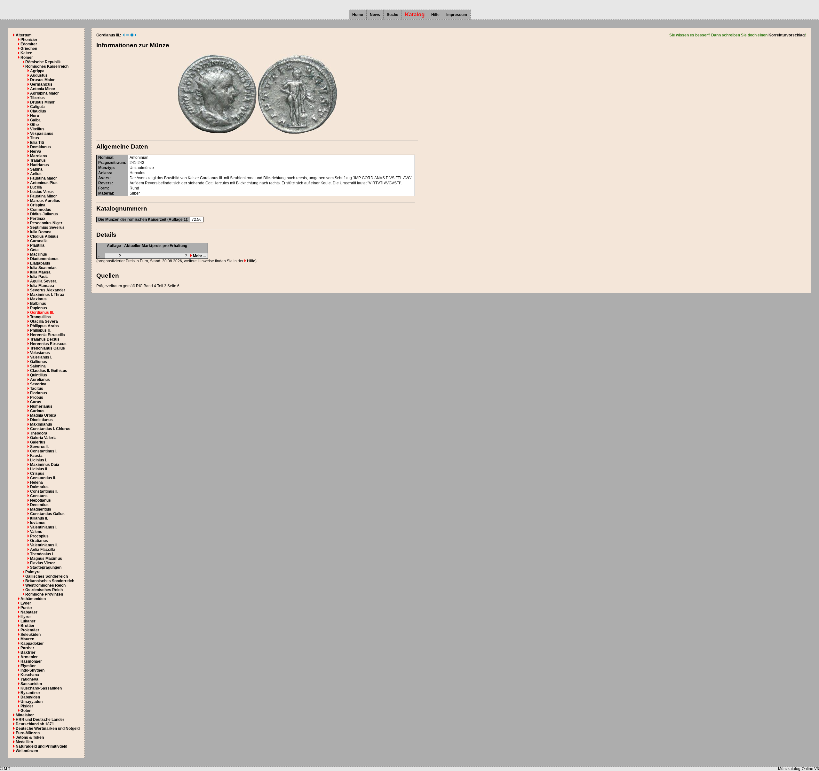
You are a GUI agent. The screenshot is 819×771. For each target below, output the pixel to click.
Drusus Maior (42, 80)
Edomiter (28, 44)
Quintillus (38, 375)
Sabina (36, 169)
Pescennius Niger (46, 223)
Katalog (415, 15)
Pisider (26, 706)
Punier (26, 607)
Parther (27, 648)
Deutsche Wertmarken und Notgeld (48, 728)
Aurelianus (40, 379)
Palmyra (33, 572)
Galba (35, 120)
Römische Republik (43, 62)
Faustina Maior (43, 178)
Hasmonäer (31, 661)
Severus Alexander (47, 290)
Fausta (36, 455)
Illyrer (25, 616)
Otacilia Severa (44, 321)
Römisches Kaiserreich (46, 66)
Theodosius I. (42, 554)
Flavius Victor (42, 563)
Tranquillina (40, 317)
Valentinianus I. (43, 527)
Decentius (39, 505)
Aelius (36, 174)
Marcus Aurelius (45, 200)
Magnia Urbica (43, 415)
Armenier (29, 657)
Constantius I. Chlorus (50, 429)
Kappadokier (32, 643)
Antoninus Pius (44, 183)
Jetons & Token (30, 737)
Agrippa (37, 71)
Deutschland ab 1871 (35, 724)
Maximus (38, 299)
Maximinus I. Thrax (47, 294)
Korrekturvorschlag (786, 35)
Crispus (37, 473)
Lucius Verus (42, 191)
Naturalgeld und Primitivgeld (41, 746)
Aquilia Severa (43, 281)
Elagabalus (40, 263)
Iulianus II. (39, 518)
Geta (34, 250)
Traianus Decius (45, 339)
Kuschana (29, 675)
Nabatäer (28, 612)
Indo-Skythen (32, 670)
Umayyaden (31, 701)
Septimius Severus (47, 227)
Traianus (38, 160)
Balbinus (38, 303)
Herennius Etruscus (48, 344)
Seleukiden (30, 634)
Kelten (26, 53)
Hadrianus (39, 165)
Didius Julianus (44, 214)
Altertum (24, 35)
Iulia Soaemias (43, 268)
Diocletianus (41, 420)
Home (357, 14)
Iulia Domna (41, 232)
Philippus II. (40, 330)
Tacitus (36, 388)
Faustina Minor (43, 196)
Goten (25, 710)
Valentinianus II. (44, 545)
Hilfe (435, 14)
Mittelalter (25, 715)
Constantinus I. (43, 451)
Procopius (39, 536)
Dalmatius (39, 487)
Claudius (38, 111)
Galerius (37, 442)
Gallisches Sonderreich (46, 576)
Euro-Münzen (28, 733)
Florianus (38, 393)
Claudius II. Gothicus (48, 370)
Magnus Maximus (46, 558)
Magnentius (40, 509)
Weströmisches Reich (45, 585)
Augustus (39, 75)
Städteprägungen (45, 567)
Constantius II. (43, 478)
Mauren (27, 639)
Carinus (37, 411)
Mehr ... (199, 256)
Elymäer (28, 666)
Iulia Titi (37, 142)
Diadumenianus (44, 259)
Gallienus (38, 361)
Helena (36, 482)
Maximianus (41, 424)
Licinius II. (39, 469)
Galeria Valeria (43, 438)
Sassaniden (31, 684)
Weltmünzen (27, 751)
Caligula (37, 106)
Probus (36, 397)
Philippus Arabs (44, 326)
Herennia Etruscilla (47, 335)
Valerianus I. (41, 357)
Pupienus (38, 308)
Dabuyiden (30, 697)
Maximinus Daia (44, 464)
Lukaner (28, 621)
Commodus (40, 209)
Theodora (38, 433)
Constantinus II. (44, 491)
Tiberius (37, 98)
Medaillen (24, 742)
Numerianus (41, 406)
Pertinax (37, 218)
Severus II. (39, 446)
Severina (38, 384)
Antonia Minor (42, 89)
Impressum (456, 14)
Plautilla (37, 245)
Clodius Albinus (44, 236)
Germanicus (41, 84)
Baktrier (28, 652)
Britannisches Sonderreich (49, 581)
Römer (26, 57)
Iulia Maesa (40, 272)
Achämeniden (33, 599)
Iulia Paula (39, 276)
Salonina (38, 366)
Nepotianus (40, 500)
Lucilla (36, 187)
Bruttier (27, 625)
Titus (34, 138)
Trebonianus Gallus (47, 348)
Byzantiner (30, 692)
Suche (392, 14)
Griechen (28, 48)
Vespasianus (41, 133)
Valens (36, 531)
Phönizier (28, 39)
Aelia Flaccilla (42, 549)
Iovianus (37, 522)
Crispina (37, 205)
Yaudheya (29, 679)
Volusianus (40, 353)
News (375, 14)
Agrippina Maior (44, 93)
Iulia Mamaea (42, 285)
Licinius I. (38, 460)
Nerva (35, 151)
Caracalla (39, 241)
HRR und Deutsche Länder (40, 719)
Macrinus (38, 254)
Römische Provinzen (44, 594)
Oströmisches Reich (44, 590)
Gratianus (39, 540)
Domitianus (40, 147)
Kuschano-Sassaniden (41, 688)
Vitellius (37, 129)
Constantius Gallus (47, 514)
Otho (34, 124)
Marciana (38, 156)
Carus (35, 402)
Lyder (25, 603)
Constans (39, 496)
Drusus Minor (42, 102)
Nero (34, 115)
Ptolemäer (29, 630)
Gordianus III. (42, 312)
